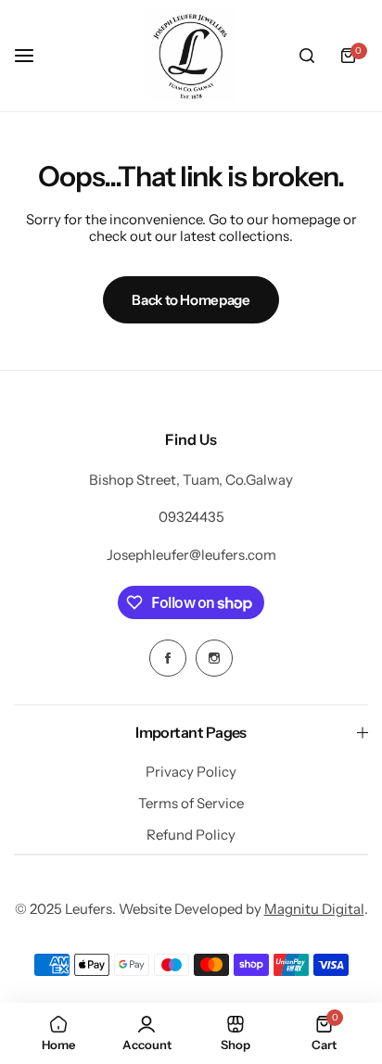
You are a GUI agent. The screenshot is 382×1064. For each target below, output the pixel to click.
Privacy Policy (191, 771)
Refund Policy (191, 834)
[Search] (306, 55)
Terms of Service (191, 803)
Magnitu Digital (314, 909)
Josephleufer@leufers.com (191, 555)
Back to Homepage (190, 300)
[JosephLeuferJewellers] (191, 55)
